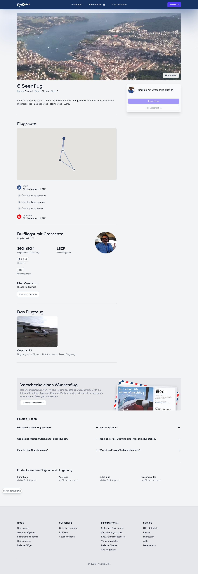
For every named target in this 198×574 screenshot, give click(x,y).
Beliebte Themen (109, 545)
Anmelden (174, 5)
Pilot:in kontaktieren (28, 294)
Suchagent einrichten (28, 536)
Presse (146, 532)
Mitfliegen (76, 4)
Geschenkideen (67, 536)
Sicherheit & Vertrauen (112, 528)
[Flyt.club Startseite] (23, 5)
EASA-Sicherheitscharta (113, 536)
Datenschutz (149, 545)
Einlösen (63, 532)
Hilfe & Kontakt (150, 528)
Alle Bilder (172, 75)
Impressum (148, 536)
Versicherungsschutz (111, 532)
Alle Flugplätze (108, 549)
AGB (145, 541)
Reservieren (153, 101)
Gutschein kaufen (68, 528)
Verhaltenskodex (109, 541)
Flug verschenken (153, 108)
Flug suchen (23, 528)
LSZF (61, 248)
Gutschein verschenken (33, 402)
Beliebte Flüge (24, 545)
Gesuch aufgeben (26, 532)
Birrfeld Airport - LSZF (34, 189)
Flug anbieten (119, 4)
